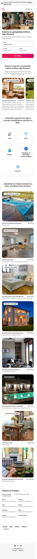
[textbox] (9, 50)
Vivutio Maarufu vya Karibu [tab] (21, 494)
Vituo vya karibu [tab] (6, 494)
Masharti (20, 550)
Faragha (14, 550)
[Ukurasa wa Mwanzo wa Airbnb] (3, 9)
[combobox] (17, 44)
